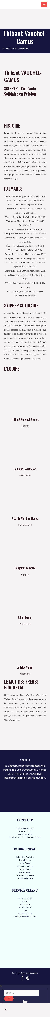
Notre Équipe (25, 863)
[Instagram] (28, 978)
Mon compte (25, 904)
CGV (25, 910)
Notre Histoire (25, 860)
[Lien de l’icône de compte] (36, 4)
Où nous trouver (25, 872)
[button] (6, 1010)
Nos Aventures (25, 869)
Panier (25, 901)
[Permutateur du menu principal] (44, 4)
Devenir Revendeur (25, 878)
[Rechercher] (9, 998)
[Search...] (21, 992)
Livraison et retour (25, 898)
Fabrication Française (25, 857)
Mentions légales (25, 914)
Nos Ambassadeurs (25, 866)
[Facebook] (22, 978)
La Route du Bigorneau (25, 875)
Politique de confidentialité (25, 917)
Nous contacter (25, 907)
